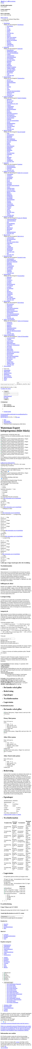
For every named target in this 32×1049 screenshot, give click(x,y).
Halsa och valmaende (12, 261)
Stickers (9, 291)
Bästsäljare (6, 374)
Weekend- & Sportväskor (13, 352)
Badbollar (9, 99)
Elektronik (6, 47)
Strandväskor (10, 361)
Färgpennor (10, 305)
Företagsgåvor (7, 77)
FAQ (5, 380)
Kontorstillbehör (11, 223)
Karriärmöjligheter (8, 927)
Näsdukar (9, 270)
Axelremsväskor (11, 338)
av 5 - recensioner (8, 1)
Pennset (9, 316)
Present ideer (10, 81)
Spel (8, 290)
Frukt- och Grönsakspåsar (13, 345)
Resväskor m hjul (11, 357)
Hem (5, 419)
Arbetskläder (10, 174)
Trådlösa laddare (11, 68)
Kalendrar (6, 163)
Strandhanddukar (11, 123)
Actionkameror (10, 55)
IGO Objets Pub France (12, 992)
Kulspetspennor (11, 309)
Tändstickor (10, 294)
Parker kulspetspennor (12, 311)
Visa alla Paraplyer (11, 116)
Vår (8, 88)
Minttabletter (10, 249)
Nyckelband (10, 285)
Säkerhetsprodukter (11, 328)
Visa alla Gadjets (11, 60)
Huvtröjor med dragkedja (13, 185)
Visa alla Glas (10, 33)
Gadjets (9, 54)
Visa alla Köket (10, 153)
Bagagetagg (10, 354)
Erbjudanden (7, 370)
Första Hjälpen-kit (11, 260)
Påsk (8, 85)
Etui (8, 222)
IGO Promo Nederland (12, 1002)
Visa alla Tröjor (10, 212)
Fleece (8, 181)
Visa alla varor (10, 45)
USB (8, 74)
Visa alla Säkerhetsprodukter (14, 330)
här (5, 1046)
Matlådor (9, 148)
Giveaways (9, 280)
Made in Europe (8, 377)
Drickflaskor (7, 23)
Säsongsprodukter (11, 82)
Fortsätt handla (7, 411)
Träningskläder (10, 205)
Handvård (9, 264)
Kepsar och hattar (11, 191)
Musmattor (9, 229)
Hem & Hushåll (7, 130)
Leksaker (9, 287)
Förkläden (9, 154)
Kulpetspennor (7, 945)
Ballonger (9, 277)
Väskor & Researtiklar (9, 335)
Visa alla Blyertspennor (12, 308)
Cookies (6, 1009)
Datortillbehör (10, 50)
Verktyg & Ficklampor (9, 319)
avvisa (17, 1042)
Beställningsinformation (9, 936)
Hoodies (9, 211)
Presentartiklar (7, 274)
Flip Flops (9, 182)
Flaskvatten (9, 243)
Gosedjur (9, 281)
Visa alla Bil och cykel (12, 103)
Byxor (8, 180)
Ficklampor (9, 323)
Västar (8, 213)
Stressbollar (10, 292)
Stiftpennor (9, 306)
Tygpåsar (9, 339)
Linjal (8, 226)
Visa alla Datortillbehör (12, 53)
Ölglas (8, 31)
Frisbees (9, 105)
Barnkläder (9, 178)
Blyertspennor (10, 304)
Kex (8, 253)
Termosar (9, 43)
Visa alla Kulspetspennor (13, 314)
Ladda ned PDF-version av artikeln (12, 814)
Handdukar (9, 136)
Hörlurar (9, 62)
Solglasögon (10, 203)
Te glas (8, 29)
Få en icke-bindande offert (7, 672)
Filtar (8, 133)
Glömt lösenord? (8, 396)
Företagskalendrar (11, 167)
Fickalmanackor (11, 165)
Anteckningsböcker (11, 219)
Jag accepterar (4, 1047)
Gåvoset (9, 79)
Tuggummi (9, 250)
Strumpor (9, 206)
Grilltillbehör (10, 108)
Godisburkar (10, 247)
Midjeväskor (10, 349)
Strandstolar (10, 124)
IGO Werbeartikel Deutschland (14, 994)
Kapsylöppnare (10, 146)
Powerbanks (10, 72)
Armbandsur (10, 177)
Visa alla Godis (10, 251)
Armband (9, 175)
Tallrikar (9, 158)
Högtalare (9, 61)
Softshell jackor (10, 188)
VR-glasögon (10, 58)
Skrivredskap (7, 301)
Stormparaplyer (10, 115)
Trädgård (9, 127)
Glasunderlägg (10, 134)
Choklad (9, 246)
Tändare (9, 295)
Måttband (9, 326)
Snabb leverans (10, 92)
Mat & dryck (7, 235)
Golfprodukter (10, 106)
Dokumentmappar (11, 232)
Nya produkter (7, 375)
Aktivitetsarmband (11, 57)
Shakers (9, 36)
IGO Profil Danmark (12, 991)
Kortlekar (9, 282)
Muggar (9, 41)
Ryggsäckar (10, 359)
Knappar (9, 278)
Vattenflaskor (10, 44)
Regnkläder (10, 198)
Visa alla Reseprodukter (12, 356)
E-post (18, 417)
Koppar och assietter (12, 40)
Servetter (9, 240)
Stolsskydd (9, 102)
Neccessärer (10, 268)
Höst (8, 84)
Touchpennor (10, 312)
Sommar (9, 86)
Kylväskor (9, 347)
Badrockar (9, 137)
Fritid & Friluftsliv (8, 96)
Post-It (8, 230)
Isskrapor (9, 325)
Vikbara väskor (10, 363)
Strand (8, 122)
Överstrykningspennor (12, 315)
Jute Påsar (9, 346)
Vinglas (9, 30)
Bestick (8, 144)
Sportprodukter (10, 117)
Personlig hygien (8, 256)
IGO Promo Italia (11, 985)
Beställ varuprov (5, 667)
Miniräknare (10, 227)
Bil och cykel (10, 100)
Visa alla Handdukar (12, 140)
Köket (8, 143)
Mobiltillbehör (10, 71)
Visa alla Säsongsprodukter (13, 91)
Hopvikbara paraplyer (12, 113)
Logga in (6, 399)
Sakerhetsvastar (10, 329)
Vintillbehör (10, 160)
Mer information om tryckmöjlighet (12, 498)
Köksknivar (10, 147)
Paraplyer (9, 112)
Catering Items (10, 237)
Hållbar (5, 925)
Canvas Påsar (10, 340)
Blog (5, 928)
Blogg (5, 378)
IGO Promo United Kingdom (14, 999)
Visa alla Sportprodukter (13, 120)
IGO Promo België (11, 987)
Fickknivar (9, 322)
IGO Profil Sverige (8, 982)
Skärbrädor (9, 150)
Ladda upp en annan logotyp (8, 462)
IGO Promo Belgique (12, 988)
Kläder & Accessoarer (9, 171)
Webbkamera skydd (12, 51)
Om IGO (6, 924)
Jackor (8, 187)
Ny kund (6, 397)
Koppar (9, 34)
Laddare (9, 64)
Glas (8, 27)
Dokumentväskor (11, 343)
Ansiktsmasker (10, 259)
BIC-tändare (10, 297)
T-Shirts (9, 208)
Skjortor (9, 201)
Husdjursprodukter (11, 109)
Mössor (8, 192)
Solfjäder (9, 202)
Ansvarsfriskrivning (8, 1008)
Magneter (9, 157)
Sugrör (8, 151)
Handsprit (9, 263)
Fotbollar (9, 119)
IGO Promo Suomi (11, 996)
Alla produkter (7, 366)
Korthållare (9, 225)
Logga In (6, 391)
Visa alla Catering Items (12, 242)
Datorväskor (10, 342)
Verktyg (9, 332)
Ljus (8, 156)
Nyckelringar (10, 288)
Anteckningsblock (11, 220)
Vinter (8, 89)
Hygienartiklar (10, 266)
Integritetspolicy (8, 1006)
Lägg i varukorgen (5, 665)
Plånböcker (9, 195)
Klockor (9, 141)
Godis (8, 244)
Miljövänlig (7, 371)
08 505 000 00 (4, 417)
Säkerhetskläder (11, 199)
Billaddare (9, 65)
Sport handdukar (11, 139)
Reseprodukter (10, 353)
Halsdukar (9, 184)
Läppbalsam (10, 267)
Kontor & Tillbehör (8, 216)
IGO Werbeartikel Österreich (14, 984)
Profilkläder (10, 196)
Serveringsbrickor (11, 239)
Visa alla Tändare (11, 298)
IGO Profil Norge (11, 1001)
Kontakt (6, 937)
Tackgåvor (9, 93)
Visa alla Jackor (11, 189)
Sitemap (6, 1010)
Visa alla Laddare (11, 69)
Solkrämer (9, 271)
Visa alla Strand (11, 126)
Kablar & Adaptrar (11, 67)
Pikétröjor (9, 194)
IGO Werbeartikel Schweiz (13, 998)
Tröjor (8, 209)
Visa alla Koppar (11, 38)
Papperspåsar (10, 350)
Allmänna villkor (8, 1005)
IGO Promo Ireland (11, 995)
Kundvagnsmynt (11, 284)
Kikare (8, 110)
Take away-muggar (11, 37)
